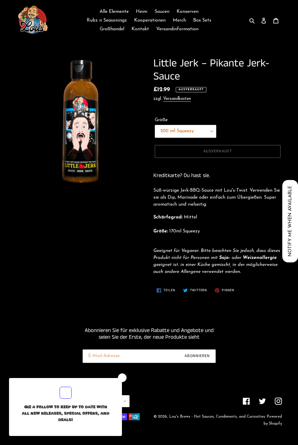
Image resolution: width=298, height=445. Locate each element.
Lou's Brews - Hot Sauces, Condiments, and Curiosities (217, 416)
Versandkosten (177, 99)
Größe (161, 120)
